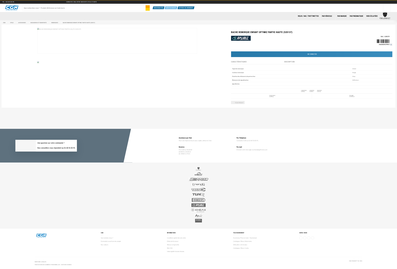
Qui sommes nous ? (107, 238)
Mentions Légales (40, 261)
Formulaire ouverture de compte (111, 241)
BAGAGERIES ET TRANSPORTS (39, 22)
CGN (4, 22)
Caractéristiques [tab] (239, 62)
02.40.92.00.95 (10, 2)
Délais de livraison (172, 241)
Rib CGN (169, 248)
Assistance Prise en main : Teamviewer (245, 238)
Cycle (12, 22)
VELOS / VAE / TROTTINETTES (308, 16)
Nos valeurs (104, 245)
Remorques (54, 22)
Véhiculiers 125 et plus (240, 245)
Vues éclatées (372, 16)
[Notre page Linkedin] (308, 237)
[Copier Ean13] (391, 44)
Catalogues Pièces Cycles (241, 248)
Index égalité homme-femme (175, 251)
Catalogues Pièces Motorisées (242, 241)
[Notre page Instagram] (312, 237)
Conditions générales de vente (176, 238)
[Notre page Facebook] (300, 237)
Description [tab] (289, 62)
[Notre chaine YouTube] (304, 237)
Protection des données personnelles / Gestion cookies (53, 264)
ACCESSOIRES (22, 22)
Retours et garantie (173, 245)
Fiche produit (239, 102)
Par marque (342, 16)
